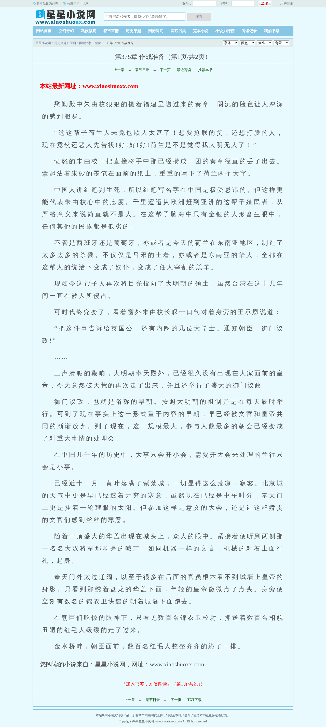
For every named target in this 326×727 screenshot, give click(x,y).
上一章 (119, 70)
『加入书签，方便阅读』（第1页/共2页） (163, 683)
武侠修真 (88, 31)
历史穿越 (133, 31)
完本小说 (200, 31)
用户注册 (286, 3)
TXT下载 (194, 700)
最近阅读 (184, 70)
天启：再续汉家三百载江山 (88, 43)
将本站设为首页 (47, 3)
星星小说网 (64, 16)
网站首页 (43, 31)
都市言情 (111, 31)
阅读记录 (249, 31)
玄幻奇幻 (66, 31)
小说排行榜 (225, 31)
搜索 (198, 17)
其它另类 (178, 31)
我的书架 (271, 31)
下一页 (165, 70)
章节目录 (142, 70)
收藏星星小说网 (78, 3)
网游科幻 (156, 31)
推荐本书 (204, 70)
